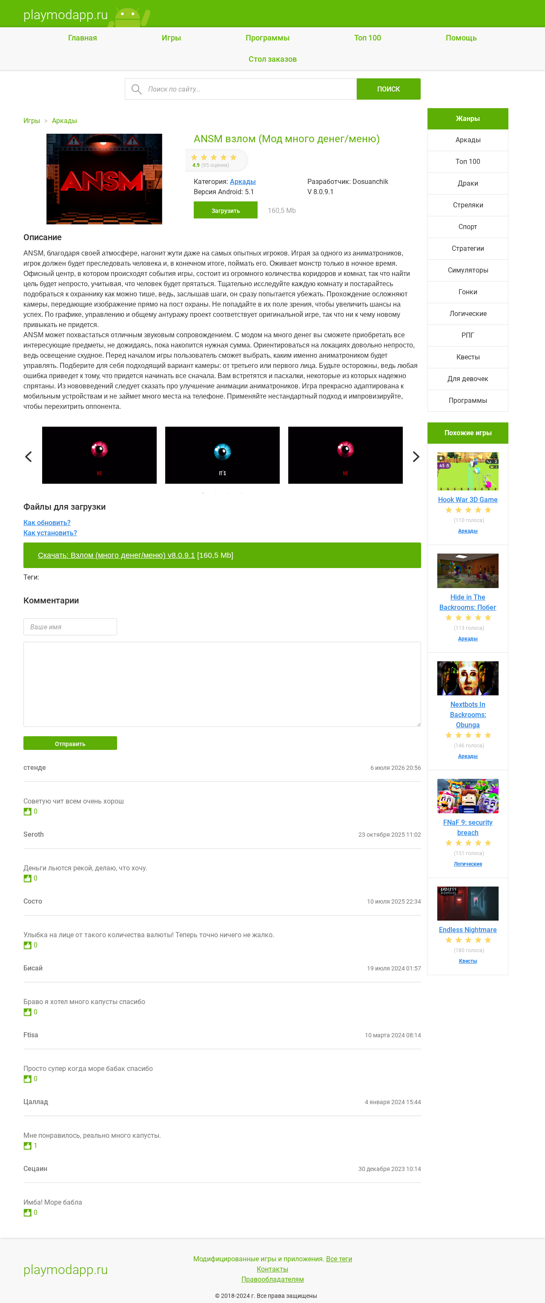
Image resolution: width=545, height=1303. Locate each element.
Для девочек (467, 379)
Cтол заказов (273, 59)
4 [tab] (241, 493)
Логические (468, 314)
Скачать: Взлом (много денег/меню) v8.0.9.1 (116, 555)
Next (416, 456)
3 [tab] (228, 493)
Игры (171, 37)
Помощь (461, 37)
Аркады (243, 182)
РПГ (468, 335)
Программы (268, 37)
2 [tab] (216, 493)
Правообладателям (272, 1279)
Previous (28, 456)
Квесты (468, 357)
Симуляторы (468, 270)
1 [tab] (203, 493)
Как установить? (50, 533)
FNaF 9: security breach (468, 827)
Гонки (468, 292)
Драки (468, 183)
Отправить (70, 743)
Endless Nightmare (468, 930)
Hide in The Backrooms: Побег (467, 602)
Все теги (339, 1259)
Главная (82, 37)
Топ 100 (367, 37)
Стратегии (468, 248)
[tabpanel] (222, 457)
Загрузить (226, 210)
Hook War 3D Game (468, 500)
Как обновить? (47, 523)
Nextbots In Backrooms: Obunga (468, 714)
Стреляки (468, 205)
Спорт (468, 227)
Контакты (272, 1269)
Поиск (388, 89)
